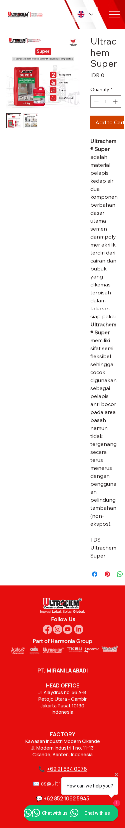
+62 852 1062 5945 (66, 798)
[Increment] (116, 101)
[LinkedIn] (78, 629)
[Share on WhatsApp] (120, 574)
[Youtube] (67, 629)
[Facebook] (47, 629)
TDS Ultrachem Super (103, 547)
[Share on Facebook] (95, 574)
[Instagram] (57, 629)
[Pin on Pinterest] (107, 574)
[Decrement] (95, 101)
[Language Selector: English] (85, 14)
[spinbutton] (106, 101)
